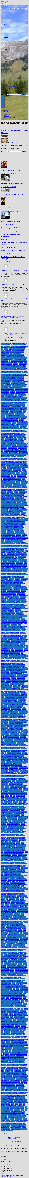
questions (19, 934)
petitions (3, 893)
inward (23, 751)
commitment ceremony (13, 524)
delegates (25, 571)
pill (20, 897)
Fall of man (13, 638)
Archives (6, 37)
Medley (13, 816)
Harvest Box (21, 710)
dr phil (14, 594)
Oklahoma (25, 868)
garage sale (13, 678)
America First (8, 374)
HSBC (8, 729)
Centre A (13, 480)
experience (3, 635)
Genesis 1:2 (15, 682)
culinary (20, 557)
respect (5, 955)
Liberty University (17, 790)
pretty (19, 918)
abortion (14, 350)
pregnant (8, 912)
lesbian (22, 785)
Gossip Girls (4, 698)
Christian (16, 492)
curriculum (10, 561)
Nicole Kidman (24, 859)
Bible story (20, 439)
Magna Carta (4, 803)
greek (2, 704)
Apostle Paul (23, 398)
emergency (21, 614)
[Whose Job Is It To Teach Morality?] (5, 191)
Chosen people (23, 489)
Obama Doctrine (5, 866)
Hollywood (25, 720)
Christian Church (5, 493)
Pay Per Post (17, 886)
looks (21, 797)
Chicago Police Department (12, 486)
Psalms (2, 931)
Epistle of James (5, 622)
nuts (10, 865)
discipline (18, 585)
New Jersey (14, 855)
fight (18, 648)
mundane (18, 843)
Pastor (16, 883)
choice (10, 489)
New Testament (16, 856)
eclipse (2, 601)
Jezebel (16, 760)
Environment (4, 620)
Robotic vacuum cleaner (21, 962)
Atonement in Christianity (15, 412)
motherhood (11, 840)
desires (19, 580)
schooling (14, 980)
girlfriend (7, 687)
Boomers (8, 455)
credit (16, 551)
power (9, 909)
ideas (8, 735)
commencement (10, 521)
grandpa (16, 701)
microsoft (23, 824)
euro (6, 629)
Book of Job (15, 451)
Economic (7, 601)
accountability (4, 355)
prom (8, 925)
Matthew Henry (17, 812)
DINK (16, 582)
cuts (21, 561)
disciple (3, 585)
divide (2, 588)
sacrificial (12, 971)
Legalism (14, 784)
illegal (4, 737)
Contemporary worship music (12, 539)
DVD (6, 598)
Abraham (11, 352)
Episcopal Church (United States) (18, 620)
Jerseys (15, 759)
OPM (2, 874)
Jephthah (20, 757)
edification (19, 604)
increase (7, 741)
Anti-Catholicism (5, 392)
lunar (25, 800)
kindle (2, 773)
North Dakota (4, 863)
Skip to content (4, 1)
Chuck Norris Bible (6, 505)
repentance (20, 950)
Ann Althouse (12, 387)
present (22, 914)
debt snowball (7, 569)
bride (18, 459)
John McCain (14, 762)
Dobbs (25, 588)
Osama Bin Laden (18, 875)
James (19, 754)
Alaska (17, 365)
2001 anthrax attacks (18, 344)
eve (20, 630)
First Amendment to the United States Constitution (12, 653)
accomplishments (17, 353)
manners (12, 804)
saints (14, 973)
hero (7, 716)
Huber (12, 729)
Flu (13, 658)
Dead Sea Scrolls (16, 566)
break (25, 458)
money (7, 834)
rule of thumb (12, 967)
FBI (5, 642)
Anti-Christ (12, 392)
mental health (4, 821)
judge (20, 766)
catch (10, 477)
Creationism (4, 551)
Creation (13, 549)
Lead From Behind (23, 781)
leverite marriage (22, 787)
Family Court (4, 639)
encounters (3, 617)
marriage (8, 807)
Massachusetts (12, 810)
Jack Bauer (11, 754)
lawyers (9, 781)
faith (22, 636)
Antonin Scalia (10, 395)
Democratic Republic (6, 577)
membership (14, 818)
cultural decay (4, 558)
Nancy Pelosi (22, 846)
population (16, 906)
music (6, 844)
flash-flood (23, 657)
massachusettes (4, 810)
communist (10, 527)
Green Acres (7, 704)
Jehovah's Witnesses (12, 757)
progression (20, 924)
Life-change (12, 791)
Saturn (11, 977)
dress (11, 595)
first (11, 653)
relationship (14, 946)
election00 (22, 607)
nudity (2, 865)
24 (11, 346)
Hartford (16, 710)
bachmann (19, 423)
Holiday (7, 720)
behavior (16, 434)
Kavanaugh (18, 769)
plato (20, 900)
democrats (14, 577)
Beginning (10, 434)
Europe (10, 629)
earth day (13, 598)
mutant (24, 844)
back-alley (7, 424)
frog (26, 672)
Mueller (18, 841)
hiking (12, 717)
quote (26, 934)
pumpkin (3, 933)
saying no (12, 978)
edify (23, 604)
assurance (12, 411)
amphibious (19, 383)
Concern (22, 530)
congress (15, 533)
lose (4, 800)
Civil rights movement (21, 510)
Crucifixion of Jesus (9, 557)
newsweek (24, 858)
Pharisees (12, 893)
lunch (2, 802)
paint (17, 878)
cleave (7, 514)
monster (13, 835)
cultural (24, 557)
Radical (3, 937)
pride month (7, 919)
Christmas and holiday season (8, 504)
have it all (5, 712)
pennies (13, 889)
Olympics (3, 871)
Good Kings (23, 692)
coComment (8, 517)
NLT (12, 860)
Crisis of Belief (14, 554)
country (3, 546)
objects (23, 866)
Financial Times (8, 651)
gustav (2, 709)
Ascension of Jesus (5, 406)
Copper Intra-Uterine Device (8, 543)
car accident (12, 473)
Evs (14, 632)
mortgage (8, 838)
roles (11, 964)
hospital (24, 726)
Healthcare (12, 713)
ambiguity (18, 372)
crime (5, 554)
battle (25, 431)
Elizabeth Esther (5, 614)
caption (20, 471)
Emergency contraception (7, 616)
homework (3, 725)
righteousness (4, 961)
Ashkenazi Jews (15, 406)
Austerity (22, 415)
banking (22, 426)
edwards (8, 605)
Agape (2, 364)
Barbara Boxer (18, 428)
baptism (3, 427)
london (17, 797)
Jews (13, 760)
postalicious (25, 908)
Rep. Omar (11, 950)
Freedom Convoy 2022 (22, 669)
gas (13, 679)
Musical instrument (13, 844)
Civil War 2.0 (9, 511)
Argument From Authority (7, 402)
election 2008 (8, 607)
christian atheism (23, 492)
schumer (19, 980)
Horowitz (16, 726)
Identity (12, 735)
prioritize (12, 921)
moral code (3, 837)
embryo (17, 614)
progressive (3, 925)
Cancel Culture (8, 470)
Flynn (16, 658)
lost (6, 800)
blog (23, 448)
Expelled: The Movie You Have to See (13, 170)
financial (21, 650)
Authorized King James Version (18, 417)
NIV (9, 860)
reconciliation (9, 945)
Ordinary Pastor (17, 874)
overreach (3, 878)
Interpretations (16, 748)
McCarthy (16, 813)
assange (3, 408)
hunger (26, 731)
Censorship (15, 479)
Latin (24, 779)
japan (7, 756)
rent (7, 950)
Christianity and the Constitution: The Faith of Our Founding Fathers (13, 501)
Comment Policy (8, 61)
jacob (15, 754)
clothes (20, 515)
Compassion (4, 529)
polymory (17, 905)
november (21, 863)
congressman (21, 533)
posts (2, 909)
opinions (26, 872)
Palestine (20, 878)
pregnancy (3, 912)
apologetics (12, 396)
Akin (8, 365)
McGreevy (3, 815)
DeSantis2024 (24, 579)
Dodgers (9, 591)
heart (16, 713)
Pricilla (26, 918)
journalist (10, 765)
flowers (10, 658)
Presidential (6, 918)
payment (3, 887)
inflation (8, 745)
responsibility (18, 955)
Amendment (25, 372)
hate (26, 710)
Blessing (20, 448)
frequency (12, 672)
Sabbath (3, 971)
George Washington (15, 684)
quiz (23, 934)
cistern (10, 510)
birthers (17, 446)
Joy (14, 765)
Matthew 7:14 (9, 812)
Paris (17, 881)
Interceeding (4, 747)
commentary (22, 521)
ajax (6, 365)
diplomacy (3, 583)
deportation (11, 579)
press (16, 918)
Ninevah (6, 860)
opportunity (7, 874)
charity (22, 482)
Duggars (3, 598)
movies (2, 841)
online (11, 872)
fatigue (25, 641)
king (10, 773)
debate (6, 567)
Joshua (24, 763)
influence (12, 745)
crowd (25, 555)
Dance (17, 563)
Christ (14, 490)
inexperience (4, 744)
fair (16, 636)
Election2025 (11, 611)
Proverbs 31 (4, 930)
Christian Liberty (8, 495)
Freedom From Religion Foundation (10, 670)
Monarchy (21, 832)
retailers (20, 956)
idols (26, 735)
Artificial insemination (6, 405)
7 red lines (22, 346)
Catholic (14, 477)
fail (14, 636)
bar (6, 428)
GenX (23, 682)
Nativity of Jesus (5, 850)
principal (3, 921)
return (10, 958)
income (2, 741)
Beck (6, 434)
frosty (2, 673)
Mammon (22, 803)
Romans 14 (3, 965)
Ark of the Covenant (8, 403)
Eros (16, 625)
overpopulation (20, 877)
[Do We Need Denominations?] (5, 218)
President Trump (17, 917)
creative (9, 551)
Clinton (2, 515)
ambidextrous (12, 372)
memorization (6, 819)
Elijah (13, 613)
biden (16, 442)
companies (16, 527)
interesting (16, 747)
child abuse (24, 486)
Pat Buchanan (21, 883)
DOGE (16, 591)
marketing (3, 807)
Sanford (10, 975)
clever (11, 514)
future (25, 676)
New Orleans (8, 856)
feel (24, 644)
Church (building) (19, 505)
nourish (17, 863)
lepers (18, 785)
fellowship (3, 645)
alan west (12, 365)
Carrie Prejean (4, 476)
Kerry (21, 771)
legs (16, 785)
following (8, 660)
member (9, 818)
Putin (21, 933)
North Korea (11, 863)
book (2, 451)
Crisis (8, 554)
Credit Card (21, 551)
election (3, 607)
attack (23, 412)
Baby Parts (17, 421)
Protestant (14, 928)
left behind (5, 784)
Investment (18, 751)
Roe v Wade (7, 964)
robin (13, 962)
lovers (22, 800)
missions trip (16, 830)
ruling (17, 967)
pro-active (25, 921)
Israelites (6, 754)
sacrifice (7, 971)
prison (16, 921)
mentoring (14, 821)
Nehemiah (19, 852)
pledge (12, 902)
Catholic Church (21, 477)
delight (7, 573)
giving (22, 687)
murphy (3, 844)
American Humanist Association (9, 380)
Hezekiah (17, 716)
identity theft (17, 735)
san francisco (20, 974)
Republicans (11, 953)
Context (7, 541)
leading (11, 782)
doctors (7, 589)
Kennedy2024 (12, 771)
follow (26, 658)
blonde (15, 449)
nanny (2, 847)
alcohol (12, 367)
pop (24, 905)
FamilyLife (25, 639)
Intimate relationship (15, 750)
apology (17, 396)
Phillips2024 (15, 894)
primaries (12, 919)
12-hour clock (21, 343)
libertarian (15, 788)
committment (22, 524)
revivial (6, 959)
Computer (20, 529)
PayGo (22, 886)
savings (15, 977)
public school (22, 931)
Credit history (19, 552)
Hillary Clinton (21, 717)
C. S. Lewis (16, 465)
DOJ (19, 591)
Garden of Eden (21, 678)
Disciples (7, 585)
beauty (18, 433)
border (12, 455)
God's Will (22, 689)
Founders (8, 664)
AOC (16, 395)
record (14, 945)
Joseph (20, 763)
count (26, 545)
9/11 (2, 347)
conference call (10, 532)
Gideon (24, 685)
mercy (2, 822)
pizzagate (3, 899)
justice (16, 768)
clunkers (3, 517)
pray (26, 909)
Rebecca (13, 943)
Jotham (6, 765)
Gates (20, 679)
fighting (21, 648)
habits (12, 709)
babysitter (14, 423)
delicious (3, 573)
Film (2, 650)
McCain (11, 813)
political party (19, 903)
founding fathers (20, 664)
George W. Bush (5, 684)
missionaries (4, 830)
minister (22, 827)
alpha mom (23, 369)
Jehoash (22, 756)
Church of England (14, 508)
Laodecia (12, 778)
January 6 (3, 756)
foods (14, 660)
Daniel (25, 563)
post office (19, 908)
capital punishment (8, 471)
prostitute (17, 927)
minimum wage (16, 827)
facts (11, 636)
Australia (3, 417)
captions (7, 473)
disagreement (14, 583)
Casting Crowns (5, 477)
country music (8, 546)
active (17, 356)
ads (9, 361)
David (25, 564)
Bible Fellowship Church (11, 439)
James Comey (24, 754)
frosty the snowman (9, 673)
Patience (3, 884)
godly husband (12, 691)
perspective (9, 891)
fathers (22, 641)
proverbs (24, 928)
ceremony (18, 480)
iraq (5, 753)
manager (3, 804)
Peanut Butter (11, 887)
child (20, 486)
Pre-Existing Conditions (10, 911)
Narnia (6, 847)
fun (23, 673)
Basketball (7, 431)
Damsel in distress (10, 563)
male (19, 803)
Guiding (15, 707)
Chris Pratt (9, 490)
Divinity (15, 588)
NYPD (13, 865)
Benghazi (8, 437)
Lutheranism (9, 802)
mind (6, 827)
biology (14, 445)
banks (25, 426)
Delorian (18, 573)
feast (9, 642)
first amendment (16, 653)
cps (5, 549)
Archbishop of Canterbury (11, 400)
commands (19, 520)
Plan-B (17, 899)
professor (14, 924)
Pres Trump (4, 914)
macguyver (15, 802)
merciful (23, 821)
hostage (3, 728)
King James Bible (8, 775)
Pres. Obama (17, 914)
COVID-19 (20, 548)
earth (10, 598)
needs (8, 852)
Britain (6, 461)
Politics (2, 905)
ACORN (3, 356)
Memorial (20, 818)
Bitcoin (21, 446)
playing (6, 902)
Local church (21, 796)
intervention (24, 748)
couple (14, 546)
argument (25, 400)
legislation (3, 785)
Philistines (9, 894)
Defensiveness (15, 570)
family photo (11, 639)
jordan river (16, 763)
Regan (7, 946)
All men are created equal (9, 368)
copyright (18, 543)
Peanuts (17, 887)
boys (10, 458)
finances (17, 650)
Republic (9, 952)
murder (22, 843)
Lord (6, 799)
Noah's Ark (21, 860)
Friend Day (18, 672)
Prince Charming (23, 919)
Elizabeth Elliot (19, 613)
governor (15, 700)
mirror (16, 828)
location (3, 797)
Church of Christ (5, 508)
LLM (11, 796)
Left (2, 784)
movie (24, 840)
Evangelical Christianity (7, 630)
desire (15, 580)
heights (9, 715)
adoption (6, 361)
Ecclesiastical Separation (19, 600)
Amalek (8, 371)
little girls (7, 796)
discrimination (4, 586)
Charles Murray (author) (14, 483)
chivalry (3, 489)
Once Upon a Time (16, 871)
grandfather (10, 701)
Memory (12, 819)
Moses (19, 838)
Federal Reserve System (13, 644)
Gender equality (10, 681)
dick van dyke (4, 582)
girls (11, 687)
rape (4, 939)
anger (9, 386)
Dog (12, 591)
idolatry (23, 735)
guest (11, 707)
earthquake (19, 598)
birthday (9, 446)
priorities (7, 921)
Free (20, 667)
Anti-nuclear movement (7, 393)
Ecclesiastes (10, 600)
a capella (5, 347)
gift (27, 685)
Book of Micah (4, 452)
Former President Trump (7, 663)
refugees (3, 946)
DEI (21, 571)
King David (14, 773)
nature (5, 852)
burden (24, 462)
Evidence (3, 632)
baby (20, 420)
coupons (23, 546)
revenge (20, 958)
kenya (17, 771)
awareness (23, 418)
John (4, 762)
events (23, 630)
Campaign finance (16, 468)
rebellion (18, 943)
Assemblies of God (10, 408)
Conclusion (3, 532)
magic (24, 802)
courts (2, 548)
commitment (4, 524)
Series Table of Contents (10, 86)
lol (15, 797)
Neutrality (3, 853)
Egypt (15, 605)
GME (7, 689)
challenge (23, 480)
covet (15, 548)
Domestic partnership (10, 592)
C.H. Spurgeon (24, 465)
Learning (21, 782)
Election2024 (4, 611)
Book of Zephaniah (6, 454)
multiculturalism (5, 843)
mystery (8, 846)
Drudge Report (12, 597)
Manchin (7, 804)
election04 (3, 608)
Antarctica (7, 390)
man (27, 803)
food (12, 660)
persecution (16, 890)
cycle (25, 561)
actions (14, 356)
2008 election (7, 346)
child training (4, 487)
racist (20, 936)
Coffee (13, 517)
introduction (7, 751)
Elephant (9, 613)
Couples (18, 546)
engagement (4, 619)
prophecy (3, 927)
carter (12, 476)
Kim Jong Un (24, 772)
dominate (18, 592)
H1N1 (8, 709)
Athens (24, 411)
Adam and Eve (14, 358)
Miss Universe (22, 828)
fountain (3, 666)
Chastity (10, 485)
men (16, 819)
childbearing (11, 487)
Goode (2, 695)
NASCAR (14, 847)
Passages (3, 883)
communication (19, 526)
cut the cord (16, 561)
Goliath (2, 692)
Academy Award (5, 353)
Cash (15, 476)
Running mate (23, 967)
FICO (15, 648)
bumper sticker (14, 462)
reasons (9, 943)
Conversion (17, 542)
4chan (17, 346)
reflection (22, 945)
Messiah (11, 822)
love (14, 800)
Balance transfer (24, 424)
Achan (22, 355)
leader (2, 782)
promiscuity (13, 925)
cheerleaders (18, 485)
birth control (4, 446)
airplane (3, 365)
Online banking (17, 872)
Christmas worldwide (21, 504)
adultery (15, 361)
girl (4, 687)
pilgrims (17, 897)
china (25, 487)
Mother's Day (4, 840)
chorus (17, 489)
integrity (26, 745)
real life (25, 940)
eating (2, 600)
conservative (8, 536)
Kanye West (4, 769)
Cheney (24, 485)
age (5, 364)
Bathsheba (17, 431)
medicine (3, 816)
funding (3, 676)
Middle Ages (4, 825)
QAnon (26, 933)
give (14, 687)
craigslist (8, 549)
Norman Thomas (14, 862)
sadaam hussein (19, 971)
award (18, 418)
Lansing (8, 778)
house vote (15, 728)
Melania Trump (24, 816)
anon (16, 389)
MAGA (20, 802)
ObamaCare (12, 866)
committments (4, 526)
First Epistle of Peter (14, 656)
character (18, 482)
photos (9, 896)
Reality (2, 942)
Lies (26, 790)
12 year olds (15, 343)
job (27, 760)
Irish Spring (10, 753)
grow (12, 706)
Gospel (2, 697)
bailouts (18, 424)
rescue (25, 953)
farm (2, 641)
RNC (2, 962)
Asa (24, 405)
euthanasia (23, 629)
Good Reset (24, 694)
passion (7, 883)
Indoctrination (20, 743)
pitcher (26, 897)
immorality (3, 738)
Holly (20, 720)
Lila (20, 793)
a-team (18, 347)
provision (20, 930)
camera (4, 468)
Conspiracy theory (11, 538)
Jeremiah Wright (5, 759)
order (11, 874)
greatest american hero (13, 703)
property (23, 925)
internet (11, 748)
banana (11, 426)
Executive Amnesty (14, 633)
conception (16, 530)
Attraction (8, 415)
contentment (23, 539)
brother (10, 461)
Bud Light (17, 461)
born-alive (7, 456)
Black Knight (4, 448)
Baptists (3, 428)
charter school (4, 485)
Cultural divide (12, 558)
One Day (6, 872)
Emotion (24, 616)
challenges (3, 482)
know (7, 776)
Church (13, 505)
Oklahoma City (4, 869)
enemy (20, 617)
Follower (3, 660)
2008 (2, 346)
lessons (2, 787)
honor (26, 725)
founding (14, 664)
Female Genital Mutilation (16, 645)
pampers (10, 880)
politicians (25, 903)
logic (12, 797)
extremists (18, 635)
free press (3, 669)
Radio (6, 937)
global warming (9, 688)
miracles (12, 828)
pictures (10, 897)
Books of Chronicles (19, 454)
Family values (18, 639)
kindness (6, 773)
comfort (26, 518)
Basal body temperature (19, 430)
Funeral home (8, 676)
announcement (10, 389)
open (22, 872)
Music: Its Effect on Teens (9, 208)
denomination (20, 577)
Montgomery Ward (20, 835)
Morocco (3, 838)
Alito (2, 368)
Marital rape (8, 806)
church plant (23, 508)
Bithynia (25, 446)
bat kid (12, 431)
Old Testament (12, 869)
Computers (3, 530)
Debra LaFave (17, 567)
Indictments (15, 741)
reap (2, 943)
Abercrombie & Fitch (19, 349)
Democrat (9, 574)
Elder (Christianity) (22, 605)
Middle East (10, 825)
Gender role (17, 681)
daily (4, 563)
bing (11, 445)
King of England (23, 775)
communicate (11, 526)
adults (19, 361)
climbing (23, 514)
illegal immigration (11, 737)
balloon (7, 426)
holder (24, 719)
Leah (15, 782)
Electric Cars (4, 613)
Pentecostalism (24, 889)
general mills (4, 682)
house (10, 728)
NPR (25, 863)
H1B (5, 709)
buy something (9, 465)
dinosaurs (20, 582)
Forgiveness (13, 661)
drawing (7, 595)
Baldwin (3, 426)
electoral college (24, 611)
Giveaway (17, 687)
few (9, 648)
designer (11, 580)
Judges (2, 768)
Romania (20, 964)
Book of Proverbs (23, 452)
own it (7, 878)
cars (9, 476)
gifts (2, 687)
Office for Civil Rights (14, 868)
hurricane (10, 732)
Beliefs (18, 436)
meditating (8, 816)
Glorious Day (16, 688)
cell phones (6, 479)
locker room (8, 797)
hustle (7, 734)
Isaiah (19, 753)
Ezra (4, 636)
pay (13, 886)
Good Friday (11, 692)
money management (14, 834)
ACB (11, 353)
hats (2, 712)
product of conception (6, 924)
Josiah (2, 765)
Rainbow (10, 937)
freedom (14, 669)
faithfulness (7, 638)
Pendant (9, 889)
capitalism (15, 471)
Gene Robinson (24, 681)
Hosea (20, 726)
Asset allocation (19, 408)
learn (17, 782)
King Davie (21, 773)
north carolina (21, 862)
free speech (9, 669)
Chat (14, 485)
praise (23, 909)
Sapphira (17, 975)
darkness (7, 564)
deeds (9, 570)
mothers (16, 840)
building (8, 462)
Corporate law (24, 543)
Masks (15, 809)
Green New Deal (14, 704)
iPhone (2, 753)
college (7, 518)
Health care (25, 712)
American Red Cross (6, 381)
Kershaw (25, 771)
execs (7, 633)
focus (23, 658)
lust (5, 802)
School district (8, 980)
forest (8, 661)
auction (18, 415)
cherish (2, 486)
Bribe (14, 459)
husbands (20, 732)
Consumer (25, 538)
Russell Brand (7, 970)
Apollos (7, 396)
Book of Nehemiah (13, 452)
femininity (3, 647)
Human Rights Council (10, 731)
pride (2, 919)
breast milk (10, 459)
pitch (23, 897)
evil (7, 632)
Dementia (23, 573)
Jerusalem (19, 759)
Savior (19, 977)
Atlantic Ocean (4, 412)
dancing (21, 563)
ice (26, 734)
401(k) (14, 346)
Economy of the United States (8, 604)
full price (20, 673)
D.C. (2, 563)
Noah (16, 860)
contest (2, 541)
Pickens (6, 897)
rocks (2, 964)
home (2, 723)
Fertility (23, 647)
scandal (17, 978)
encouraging (9, 617)
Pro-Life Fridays (15, 922)
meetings (17, 816)
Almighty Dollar (12, 369)
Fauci (2, 642)
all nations (19, 368)
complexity (15, 529)
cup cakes (14, 560)
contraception (12, 541)
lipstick (13, 794)
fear (7, 642)
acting (7, 356)
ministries (3, 828)
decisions (18, 569)
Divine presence (8, 588)
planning (9, 900)
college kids (12, 518)
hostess (6, 728)
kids (13, 772)
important (19, 738)
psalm (24, 930)
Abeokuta (11, 349)
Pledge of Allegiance (19, 902)
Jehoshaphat (4, 757)
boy (15, 456)
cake (8, 467)
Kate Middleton (11, 769)
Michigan (17, 824)
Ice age (2, 735)
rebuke (25, 943)
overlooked (13, 877)
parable (17, 880)
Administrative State (8, 359)
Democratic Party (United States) (15, 576)
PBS (6, 887)
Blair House (11, 448)
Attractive (13, 415)
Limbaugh (24, 793)
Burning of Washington (11, 464)
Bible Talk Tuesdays (14, 440)
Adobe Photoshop (18, 359)
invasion (13, 751)
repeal (15, 950)
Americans (13, 383)
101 (10, 343)
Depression (17, 579)
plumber (7, 903)
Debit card (11, 567)
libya (24, 790)
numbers (6, 865)
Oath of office (18, 865)
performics (7, 890)
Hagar (19, 709)
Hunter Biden (4, 732)
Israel (2, 754)
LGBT (2, 788)
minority (8, 828)
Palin (24, 878)
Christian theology (19, 498)
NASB (9, 847)
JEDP (18, 756)
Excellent (22, 632)
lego (13, 785)
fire (13, 651)
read (13, 940)
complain (9, 529)
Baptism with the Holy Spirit (12, 427)
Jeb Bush (14, 756)
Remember (3, 949)
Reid (10, 946)
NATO (11, 850)
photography (4, 896)
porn (26, 906)
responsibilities (11, 955)
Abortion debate (5, 352)
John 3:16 (8, 762)
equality (13, 625)
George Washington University (12, 684)
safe (24, 971)
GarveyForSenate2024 (6, 679)
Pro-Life (8, 922)
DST (21, 597)
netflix (26, 852)
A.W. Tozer (23, 347)
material (18, 810)
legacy (10, 784)
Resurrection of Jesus (12, 956)
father (12, 641)
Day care (9, 566)
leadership (6, 782)
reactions (10, 940)
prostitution (23, 927)
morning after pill (20, 837)
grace (21, 700)
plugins (2, 903)
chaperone (12, 482)
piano (22, 896)
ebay (5, 600)
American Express (19, 377)
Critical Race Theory (9, 555)
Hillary (15, 717)
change (8, 482)
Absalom (16, 352)
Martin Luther (22, 807)
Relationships (21, 946)
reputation (16, 953)
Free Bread (24, 667)
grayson (20, 701)
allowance (3, 369)
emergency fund (18, 616)
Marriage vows (14, 807)
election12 (20, 608)
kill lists (18, 772)
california (11, 467)
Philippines (3, 894)
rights (9, 961)
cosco (7, 545)
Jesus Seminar (7, 760)
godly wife (19, 691)
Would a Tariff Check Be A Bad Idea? (13, 250)
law (6, 781)
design (7, 580)
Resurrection (4, 956)
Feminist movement (16, 647)
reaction (5, 940)
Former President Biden (22, 661)
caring (5, 474)
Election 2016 (15, 607)
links (10, 794)
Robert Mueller (7, 962)
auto (2, 418)
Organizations (4, 875)
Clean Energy (16, 513)
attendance (7, 414)
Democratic (4, 576)
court (26, 546)
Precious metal (20, 911)
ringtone (13, 961)
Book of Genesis (8, 451)
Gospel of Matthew (18, 697)
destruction (23, 580)
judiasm (6, 768)
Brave (21, 458)
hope (12, 726)
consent (3, 536)
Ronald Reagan (20, 965)
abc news (6, 349)
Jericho (11, 759)
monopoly (8, 835)
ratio (2, 940)
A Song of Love (12, 347)
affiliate (11, 362)
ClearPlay (3, 514)
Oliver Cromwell (21, 869)
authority (8, 417)
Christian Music (10, 496)
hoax (14, 719)
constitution (19, 538)
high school (7, 717)
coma (22, 518)
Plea (9, 902)
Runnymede (4, 968)
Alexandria (20, 367)
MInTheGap (4, 5)
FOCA (19, 658)
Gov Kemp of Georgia (13, 698)
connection (18, 535)
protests (19, 928)
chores (13, 489)
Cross (22, 555)
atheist (20, 411)
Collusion (17, 518)
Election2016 (10, 610)
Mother (23, 838)
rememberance (10, 949)
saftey (8, 973)
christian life (16, 495)
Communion (4, 527)
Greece (21, 703)
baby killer (11, 421)
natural (15, 850)
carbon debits (24, 473)
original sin (11, 875)
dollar (22, 591)
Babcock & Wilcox (10, 420)
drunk (17, 597)
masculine (10, 809)
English (23, 619)
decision (14, 569)
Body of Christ (23, 449)
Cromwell (17, 555)
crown (2, 557)
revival (2, 959)
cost (24, 545)
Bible (15, 437)
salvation (22, 973)
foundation (3, 664)
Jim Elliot (20, 760)
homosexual (9, 725)
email (13, 614)
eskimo (19, 625)
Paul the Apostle (7, 886)
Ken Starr (5, 771)
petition (23, 891)
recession (3, 945)
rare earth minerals (14, 939)
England (18, 619)
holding (3, 720)
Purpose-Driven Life (14, 933)
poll (6, 905)
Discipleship (13, 585)
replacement (4, 952)
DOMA (3, 592)
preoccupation (22, 912)
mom (2, 832)
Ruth (26, 970)
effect (11, 605)
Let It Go (7, 787)
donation (6, 594)
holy (7, 722)
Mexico (21, 822)
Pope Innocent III (5, 906)
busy (26, 464)
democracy (3, 574)
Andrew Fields (23, 384)
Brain (13, 458)
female (8, 645)
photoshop (13, 896)
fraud (17, 667)
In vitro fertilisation (8, 740)
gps (19, 700)
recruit (18, 945)
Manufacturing (18, 804)
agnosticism (9, 364)
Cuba (16, 557)
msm (10, 841)
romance (15, 964)
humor (22, 731)
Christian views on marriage (8, 499)
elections (17, 611)
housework (3, 729)
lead (17, 781)
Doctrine (11, 589)
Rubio (4, 967)
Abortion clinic (20, 350)
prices (22, 918)
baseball (3, 431)
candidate (15, 470)
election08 (8, 608)
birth (18, 445)
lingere (2, 794)
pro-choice (3, 922)
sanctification (4, 975)
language (3, 778)
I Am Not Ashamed (14, 734)
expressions (13, 635)
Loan (14, 796)
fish (19, 657)
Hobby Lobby (19, 719)
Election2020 (18, 610)
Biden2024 (3, 443)
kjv (5, 776)
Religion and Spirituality (11, 947)
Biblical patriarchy (10, 442)
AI (13, 364)
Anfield (3, 386)
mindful (10, 827)
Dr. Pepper (19, 594)
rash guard (22, 939)
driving (2, 597)
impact (8, 738)
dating (11, 564)
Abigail (2, 350)
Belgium (11, 436)
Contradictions (19, 541)
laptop (16, 778)
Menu (2, 101)
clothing (25, 515)
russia (12, 970)
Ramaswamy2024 (17, 937)
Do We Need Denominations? (10, 221)
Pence (24, 887)
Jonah (10, 763)
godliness (6, 691)
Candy (19, 470)
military (3, 827)
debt (23, 567)
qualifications (4, 934)
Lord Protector (11, 799)
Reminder (23, 949)
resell (2, 955)
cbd (1, 479)
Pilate (13, 897)
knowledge (12, 776)
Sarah (21, 975)
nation (19, 847)
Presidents (12, 918)
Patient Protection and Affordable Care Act (16, 884)
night (2, 860)
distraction (14, 586)
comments (3, 523)
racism (17, 936)
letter (11, 787)
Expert (8, 635)
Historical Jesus (5, 719)
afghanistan (20, 362)
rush (8, 968)
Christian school (10, 498)
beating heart (13, 433)
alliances (24, 368)
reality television (23, 942)
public (6, 931)
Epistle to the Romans (13, 623)
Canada (3, 470)
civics (13, 510)
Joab (25, 760)
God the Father (15, 689)
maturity (7, 813)
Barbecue (25, 428)
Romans (25, 964)
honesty (23, 725)
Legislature (9, 785)
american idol (20, 380)
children (21, 487)
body (18, 449)
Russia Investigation (20, 970)
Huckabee (16, 729)
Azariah (3, 420)
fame (21, 638)
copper (24, 542)
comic (2, 520)
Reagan (21, 940)
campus (23, 468)
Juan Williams (18, 765)
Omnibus (8, 871)
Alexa (15, 367)
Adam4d (20, 358)
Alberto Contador (5, 367)
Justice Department (23, 768)
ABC (2, 349)
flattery (2, 658)
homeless (6, 723)
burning (3, 464)
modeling (9, 831)
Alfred (24, 367)
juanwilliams (4, 766)
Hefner (5, 715)
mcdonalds (21, 813)
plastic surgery (15, 900)
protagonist (3, 928)
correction (3, 545)
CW (23, 561)
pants (13, 880)
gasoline (17, 679)
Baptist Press (23, 427)
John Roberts (21, 762)
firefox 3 (3, 653)
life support (5, 791)
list (16, 794)
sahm (11, 973)
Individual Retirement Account (8, 743)
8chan (26, 346)
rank (2, 939)
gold (23, 691)
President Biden (20, 915)
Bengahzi (3, 437)
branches (17, 458)
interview (3, 750)
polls (8, 905)
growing (16, 706)
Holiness (16, 720)
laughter (3, 781)
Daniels (3, 564)
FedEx (21, 644)
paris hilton (21, 881)
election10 (14, 608)
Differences (11, 582)
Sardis (5, 977)
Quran (2, 936)
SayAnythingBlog (5, 978)
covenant (11, 548)
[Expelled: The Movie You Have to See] (4, 167)
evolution (10, 632)
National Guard (9, 849)
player (2, 902)
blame (15, 448)
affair (7, 362)
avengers (5, 418)
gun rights (19, 707)
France (14, 667)
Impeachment (13, 738)
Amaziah (12, 371)
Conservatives (15, 536)
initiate (16, 745)
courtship (6, 548)
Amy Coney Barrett (10, 384)
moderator (14, 831)
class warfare (9, 513)
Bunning (20, 462)
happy (5, 710)
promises (18, 925)
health (20, 712)
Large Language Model (7, 779)
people (2, 890)
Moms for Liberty (14, 832)
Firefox (23, 651)
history (10, 719)
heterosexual (12, 716)
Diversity (23, 586)
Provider (15, 930)
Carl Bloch (9, 474)
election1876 (4, 610)
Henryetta (3, 716)
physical (19, 896)
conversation (10, 542)
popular (12, 906)
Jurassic (11, 768)
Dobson (3, 589)
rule (8, 967)
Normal (7, 862)
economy (18, 601)
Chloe (6, 489)
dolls (25, 591)
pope (26, 905)
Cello (10, 479)
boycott (7, 458)
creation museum (20, 549)
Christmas (24, 502)
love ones (18, 800)
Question (14, 934)
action (10, 356)
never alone (9, 853)
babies (16, 420)
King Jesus (16, 775)
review (24, 958)
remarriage (25, 947)
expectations (23, 633)
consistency (22, 536)
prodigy (26, 922)
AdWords (3, 362)
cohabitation (19, 517)
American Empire (10, 377)
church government (19, 507)
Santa (13, 975)
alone (18, 369)
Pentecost (17, 889)
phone (20, 894)
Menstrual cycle (22, 819)
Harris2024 (10, 710)
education (3, 605)
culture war (9, 560)
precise (26, 911)
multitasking (12, 843)
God (10, 689)
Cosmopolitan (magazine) (15, 545)
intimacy (8, 750)
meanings (13, 815)
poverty (5, 909)
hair (23, 709)
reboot (22, 943)
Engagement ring (11, 619)
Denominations (4, 579)
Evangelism (16, 630)
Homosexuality (17, 725)
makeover (14, 803)
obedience (18, 866)
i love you (22, 734)
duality (24, 597)
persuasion (15, 891)
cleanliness (23, 513)
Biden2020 (21, 442)
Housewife (20, 728)
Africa (25, 362)
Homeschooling (19, 723)
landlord (21, 776)
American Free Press (18, 378)
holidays (11, 720)
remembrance (17, 949)
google (6, 695)
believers (22, 436)
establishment (4, 626)
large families (21, 778)
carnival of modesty (22, 474)
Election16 (25, 608)
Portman (9, 908)
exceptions (3, 633)
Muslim (20, 844)
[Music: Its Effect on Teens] (3, 204)
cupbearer (20, 560)
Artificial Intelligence (17, 405)
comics (6, 520)
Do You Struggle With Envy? (10, 228)
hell (24, 715)
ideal (6, 735)
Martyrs (3, 809)
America (3, 374)
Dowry (11, 594)
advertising (24, 361)
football (18, 660)
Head (9, 712)
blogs (11, 449)
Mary (6, 809)
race (5, 936)
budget (22, 461)
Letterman (15, 787)
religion (3, 947)
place (7, 899)
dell (15, 573)
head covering (14, 712)
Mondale (3, 834)
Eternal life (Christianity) (14, 628)
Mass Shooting (21, 809)
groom (9, 706)
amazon (25, 371)
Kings (2, 776)
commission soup (16, 523)
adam (8, 358)
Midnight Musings (22, 825)
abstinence (21, 352)
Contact (6, 49)
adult (12, 361)
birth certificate (23, 445)
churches (3, 510)
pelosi (20, 887)
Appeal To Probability (6, 399)
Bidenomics (10, 443)
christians (19, 502)
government (22, 698)
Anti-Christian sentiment (22, 392)
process (21, 922)
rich (9, 959)
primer (16, 919)
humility (18, 731)
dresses (26, 595)
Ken (23, 769)
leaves (25, 782)
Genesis (9, 682)
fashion (5, 641)
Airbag (25, 364)
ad (6, 358)
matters (22, 810)
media (22, 815)
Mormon (13, 837)
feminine (26, 645)
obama (24, 865)
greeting (3, 706)
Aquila (2, 400)
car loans (18, 473)
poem (10, 903)
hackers (16, 709)
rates (26, 939)
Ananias (17, 384)
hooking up (3, 726)
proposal (12, 927)
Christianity (4, 501)
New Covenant (16, 853)
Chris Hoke (4, 490)
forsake (15, 663)
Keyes (2, 772)
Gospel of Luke (9, 697)
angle (13, 386)
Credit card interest (10, 552)
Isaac (16, 753)
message (6, 822)
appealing (14, 399)
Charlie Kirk (24, 483)
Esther (6, 628)
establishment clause (13, 626)
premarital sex (14, 912)
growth (21, 706)
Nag (14, 846)
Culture (18, 558)
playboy (24, 900)
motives (21, 840)
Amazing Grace (19, 371)
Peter (19, 891)
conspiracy (3, 538)
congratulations (9, 533)
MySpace (3, 846)
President (13, 915)
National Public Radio (19, 849)
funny (22, 676)
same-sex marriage (11, 974)
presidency (8, 915)
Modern (19, 831)
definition (24, 570)
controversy (4, 542)
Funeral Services (16, 676)
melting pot (3, 818)
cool (21, 542)
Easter (23, 598)
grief (6, 706)
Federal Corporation (16, 642)
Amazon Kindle (5, 372)
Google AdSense (12, 695)
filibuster (26, 648)
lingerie (6, 794)
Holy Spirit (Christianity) (20, 722)
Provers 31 (10, 930)
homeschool (12, 723)
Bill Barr (18, 443)
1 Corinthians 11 (5, 343)
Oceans (2, 868)
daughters (20, 564)
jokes (7, 763)
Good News (4, 694)
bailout (13, 424)
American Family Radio (7, 378)
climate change (16, 514)
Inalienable (16, 740)
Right (22, 959)
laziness (13, 781)
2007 (24, 344)
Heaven (20, 713)
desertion (3, 580)
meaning (8, 815)
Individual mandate (23, 741)
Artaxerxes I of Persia (19, 403)
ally (7, 369)
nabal (11, 846)
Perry (11, 890)
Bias (12, 437)
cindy (6, 510)
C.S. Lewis (3, 467)
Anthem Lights (14, 390)
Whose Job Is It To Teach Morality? (12, 194)
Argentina (20, 400)
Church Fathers (10, 507)
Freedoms (6, 672)
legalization (20, 784)
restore (24, 955)
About (5, 24)
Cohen (23, 517)
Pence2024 (3, 889)
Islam (25, 753)
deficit (20, 570)
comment (16, 521)
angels (6, 386)
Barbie (2, 430)
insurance (21, 745)
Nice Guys (17, 859)
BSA (13, 461)
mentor (9, 821)
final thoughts (6, 650)
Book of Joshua (23, 451)
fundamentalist (12, 675)
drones (6, 597)
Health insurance (5, 713)
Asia (20, 406)
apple (18, 399)
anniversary (4, 389)
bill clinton (23, 443)
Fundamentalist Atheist (22, 675)
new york (8, 858)
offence (7, 868)
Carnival (15, 474)
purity (6, 933)
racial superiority (11, 936)
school (2, 980)
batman (22, 431)
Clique (16, 515)
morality (9, 837)
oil (21, 868)
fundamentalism (5, 675)
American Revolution (17, 381)
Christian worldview (20, 499)
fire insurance (17, 651)
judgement (24, 766)
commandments (12, 520)
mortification (14, 838)
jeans (10, 756)
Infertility (15, 744)
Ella (10, 614)
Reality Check (8, 942)
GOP (25, 695)
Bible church (20, 437)
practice (20, 909)
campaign (9, 468)
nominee (3, 862)
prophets (8, 927)
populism (22, 906)
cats (26, 477)
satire (8, 977)
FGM (11, 648)
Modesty (24, 831)
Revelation (15, 958)
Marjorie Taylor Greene (18, 806)
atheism (17, 411)
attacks (2, 414)
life (1, 791)
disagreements (21, 583)
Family (24, 638)
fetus (6, 648)
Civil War (3, 511)
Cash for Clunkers (21, 476)
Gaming (8, 678)
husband (15, 732)
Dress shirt (21, 595)
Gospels (25, 697)
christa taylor (10, 492)
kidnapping (9, 772)
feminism (8, 647)
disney (9, 586)
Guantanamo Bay (5, 707)
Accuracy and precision (14, 355)
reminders (3, 950)
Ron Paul (13, 965)
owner (11, 878)
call (1, 468)
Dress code (15, 595)
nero (23, 852)
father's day (17, 641)
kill (15, 772)
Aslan (23, 406)
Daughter (15, 564)
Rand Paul (25, 937)
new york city (14, 858)
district (19, 586)
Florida (6, 658)
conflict (22, 532)
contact (2, 539)
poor (21, 905)
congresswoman (5, 535)
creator (13, 551)
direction (8, 583)
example (17, 632)
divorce (19, 588)
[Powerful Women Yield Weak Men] (5, 180)
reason (4, 943)
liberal (6, 788)
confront (3, 533)
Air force (21, 364)
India (10, 741)
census (19, 479)
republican (14, 952)
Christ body (19, 490)
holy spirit (11, 722)
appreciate (23, 399)
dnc (22, 588)
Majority (10, 803)
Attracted (3, 415)
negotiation (13, 852)
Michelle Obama (11, 824)
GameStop (3, 678)
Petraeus (7, 893)
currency (5, 561)
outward (7, 877)
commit (23, 523)
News (2, 127)
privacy (20, 921)
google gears (20, 695)
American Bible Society (9, 375)
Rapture (8, 939)
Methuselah (16, 822)
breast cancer (4, 459)
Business (22, 464)
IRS (14, 753)
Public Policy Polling (13, 931)
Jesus (23, 759)
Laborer (17, 776)
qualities (10, 934)
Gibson (19, 685)
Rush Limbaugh (14, 968)
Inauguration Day (23, 740)
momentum (6, 832)
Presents (3, 915)
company (21, 527)
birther (13, 446)
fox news (9, 667)
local (17, 796)
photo (23, 894)
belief (14, 436)
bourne (12, 456)
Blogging (7, 449)
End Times (16, 617)
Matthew (3, 812)
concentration (10, 530)
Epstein (21, 623)
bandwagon (16, 426)
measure (18, 815)
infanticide (10, 744)
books (12, 454)
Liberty (20, 788)
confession (17, 532)
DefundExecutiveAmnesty (7, 571)
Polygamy (12, 905)
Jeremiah (25, 757)
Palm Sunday (4, 880)
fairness (19, 636)
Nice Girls (11, 859)
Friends (23, 672)
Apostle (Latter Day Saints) (13, 398)
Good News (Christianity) (13, 694)
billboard (7, 445)
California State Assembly (21, 467)
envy (9, 620)
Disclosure (6, 73)
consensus (24, 535)
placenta (11, 899)
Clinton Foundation (10, 515)
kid (5, 772)
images (17, 737)
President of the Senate (6, 917)
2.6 (11, 344)
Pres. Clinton (10, 914)
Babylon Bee (23, 421)
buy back (3, 465)
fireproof (7, 653)
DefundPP (17, 571)
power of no (14, 909)
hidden (22, 716)
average (10, 418)
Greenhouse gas (23, 704)
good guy (17, 692)
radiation (24, 936)
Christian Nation (18, 496)
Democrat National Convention (20, 574)
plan (14, 899)
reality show (15, 942)
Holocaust (3, 722)
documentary (17, 589)
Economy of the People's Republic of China (14, 602)
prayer (2, 911)
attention (12, 414)
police (13, 903)
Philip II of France (19, 893)
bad (11, 424)
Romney (9, 965)
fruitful (16, 673)
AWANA (14, 418)
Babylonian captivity (6, 423)
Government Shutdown (7, 700)
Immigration (23, 737)
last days (15, 779)
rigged (19, 959)
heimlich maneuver (16, 715)
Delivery (11, 573)
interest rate (10, 747)
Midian (16, 825)
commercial (9, 523)
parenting (9, 881)
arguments (17, 402)
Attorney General (19, 414)
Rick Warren (14, 959)
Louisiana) (10, 800)
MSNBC (14, 841)
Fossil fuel (20, 663)
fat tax (8, 641)
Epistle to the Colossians (15, 622)
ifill (1, 737)
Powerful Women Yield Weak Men (12, 184)
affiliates (15, 362)
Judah (8, 766)
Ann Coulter (19, 387)
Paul (2, 886)
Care (2, 474)
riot (16, 961)
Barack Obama (11, 428)
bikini (14, 443)
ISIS (23, 753)
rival (25, 961)
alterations (3, 371)
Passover (12, 883)
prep (27, 912)
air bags (16, 364)
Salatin (18, 973)
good (6, 692)
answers (19, 389)
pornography (4, 908)
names (17, 846)
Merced (19, 821)
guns (24, 707)
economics (12, 601)
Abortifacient (8, 350)
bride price (22, 459)
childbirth (16, 487)
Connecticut (12, 535)
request (21, 953)
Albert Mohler (22, 365)
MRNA (6, 841)
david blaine (4, 566)
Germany (15, 685)
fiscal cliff (9, 657)
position (14, 908)
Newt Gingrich (4, 859)
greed (24, 703)
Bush (18, 464)
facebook (7, 636)
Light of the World (14, 793)
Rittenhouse (20, 961)
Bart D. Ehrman (8, 430)
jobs (2, 762)
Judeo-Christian (15, 766)
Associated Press (8, 409)
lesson (25, 785)
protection (9, 928)
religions (20, 947)
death (22, 566)
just (14, 768)
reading (17, 940)
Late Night (20, 779)
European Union (16, 629)
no (14, 860)
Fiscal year (15, 657)
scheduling (22, 978)
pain (14, 878)
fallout (17, 638)
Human (21, 729)
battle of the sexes (5, 433)
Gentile (20, 682)
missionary (10, 830)
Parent (21, 880)
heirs (22, 715)
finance (12, 650)
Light (7, 793)
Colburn (3, 518)
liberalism (10, 788)
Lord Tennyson (19, 799)
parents (13, 881)
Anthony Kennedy (23, 390)
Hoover (9, 726)
